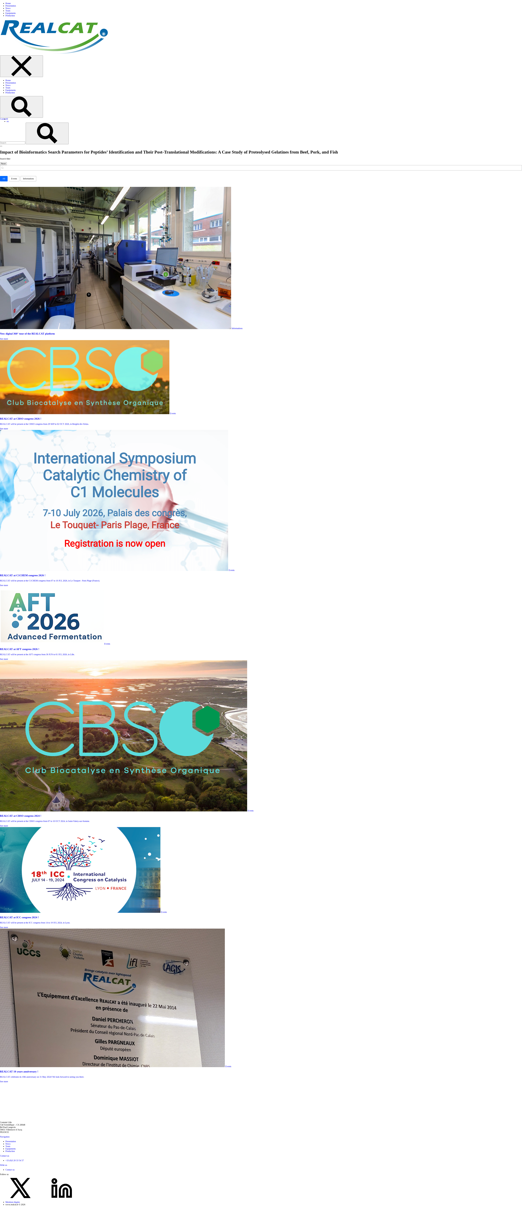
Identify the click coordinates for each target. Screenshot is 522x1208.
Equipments (10, 13)
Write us (3, 1165)
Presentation (10, 6)
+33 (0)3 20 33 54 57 (14, 1160)
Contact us (4, 1156)
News (7, 8)
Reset (3, 164)
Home (8, 3)
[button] (4, 178)
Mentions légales (12, 1202)
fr (7, 119)
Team (7, 11)
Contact (3, 119)
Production (10, 15)
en (8, 121)
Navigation (5, 1137)
